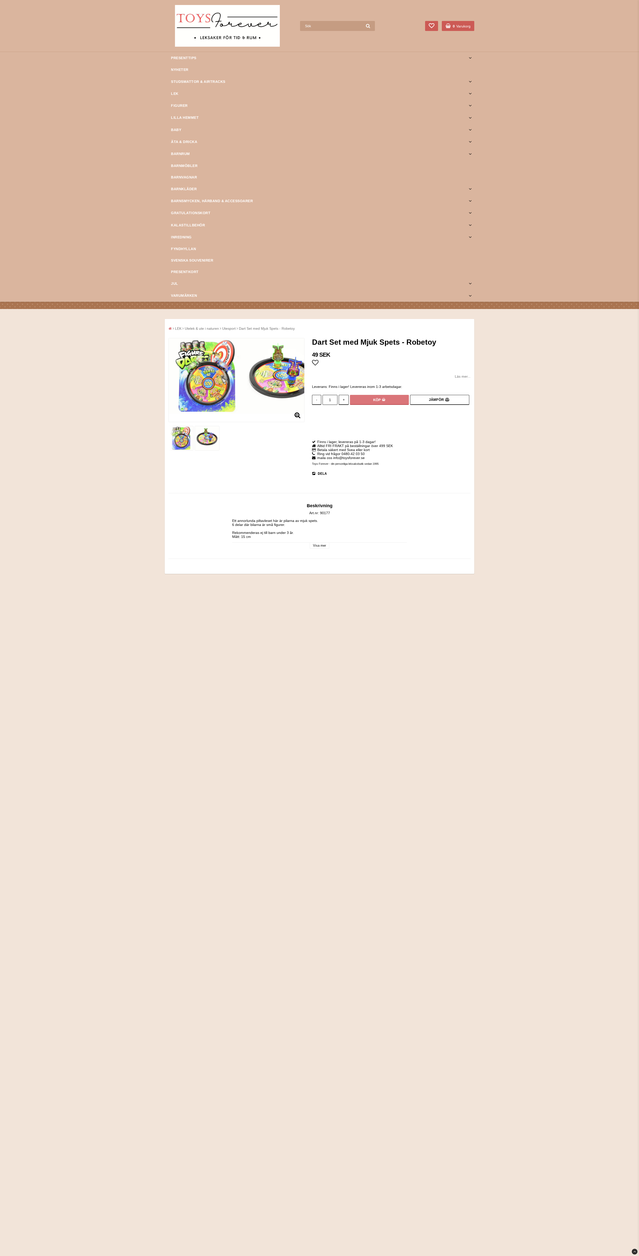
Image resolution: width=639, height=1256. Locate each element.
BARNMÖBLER (184, 166)
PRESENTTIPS (183, 58)
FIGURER (179, 106)
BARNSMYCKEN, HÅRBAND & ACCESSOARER (212, 201)
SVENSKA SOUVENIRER (192, 260)
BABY (176, 130)
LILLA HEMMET (185, 118)
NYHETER (179, 70)
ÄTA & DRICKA (184, 142)
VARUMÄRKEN (184, 296)
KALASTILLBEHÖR (188, 225)
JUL (174, 284)
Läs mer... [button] (463, 376)
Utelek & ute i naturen (202, 328)
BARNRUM (180, 154)
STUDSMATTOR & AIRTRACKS (198, 82)
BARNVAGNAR (184, 177)
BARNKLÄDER (184, 189)
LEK (174, 94)
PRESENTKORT (185, 272)
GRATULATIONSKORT (190, 213)
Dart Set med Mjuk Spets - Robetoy (267, 328)
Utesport (229, 328)
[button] (431, 26)
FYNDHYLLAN (183, 249)
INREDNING (181, 237)
